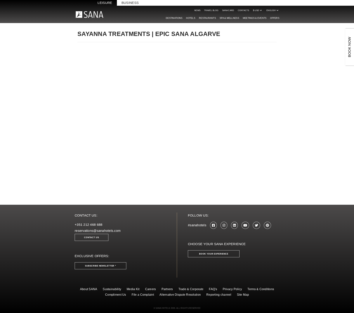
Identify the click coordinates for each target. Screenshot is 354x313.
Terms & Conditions (260, 289)
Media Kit (133, 289)
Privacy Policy (232, 289)
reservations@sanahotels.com (98, 231)
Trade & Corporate (191, 289)
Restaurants (207, 18)
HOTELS (190, 18)
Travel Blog (211, 10)
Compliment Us (115, 294)
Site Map (243, 294)
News (197, 10)
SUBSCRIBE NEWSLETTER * (100, 266)
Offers (274, 18)
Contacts (243, 10)
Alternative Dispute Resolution (180, 294)
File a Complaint (143, 294)
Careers (150, 289)
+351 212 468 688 (88, 224)
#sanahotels (197, 225)
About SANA (88, 289)
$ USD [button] (258, 10)
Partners (167, 289)
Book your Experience (213, 254)
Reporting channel (218, 294)
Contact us (91, 237)
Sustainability (112, 289)
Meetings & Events (255, 18)
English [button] (272, 10)
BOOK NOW (349, 47)
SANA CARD (228, 10)
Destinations (174, 18)
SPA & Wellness (229, 18)
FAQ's (213, 289)
